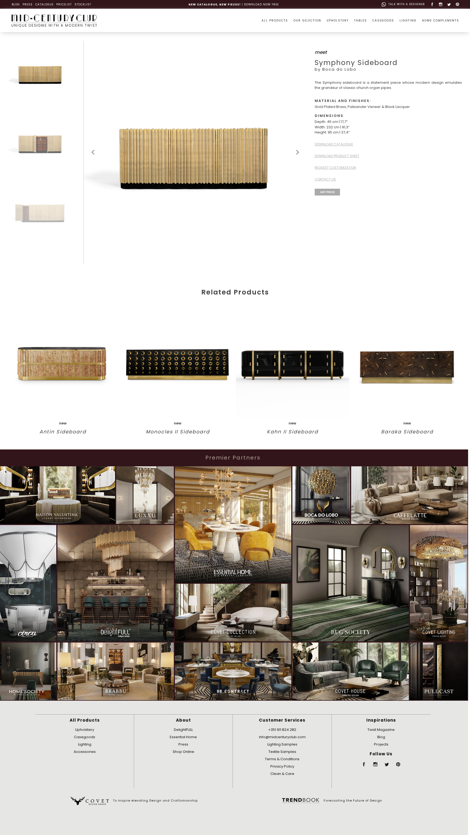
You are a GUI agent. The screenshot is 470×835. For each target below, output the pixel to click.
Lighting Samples (282, 744)
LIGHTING (408, 20)
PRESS (28, 4)
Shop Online (183, 751)
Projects (381, 744)
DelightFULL (183, 729)
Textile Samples (282, 751)
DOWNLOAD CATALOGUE (334, 144)
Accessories (85, 751)
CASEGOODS (383, 20)
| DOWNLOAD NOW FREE (233, 4)
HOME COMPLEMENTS (440, 20)
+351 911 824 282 (282, 729)
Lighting (84, 744)
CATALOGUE (44, 4)
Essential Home (183, 737)
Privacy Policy (282, 766)
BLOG (16, 4)
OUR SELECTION (307, 20)
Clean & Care (282, 773)
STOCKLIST (83, 4)
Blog (381, 737)
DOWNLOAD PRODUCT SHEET (337, 156)
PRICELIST (64, 4)
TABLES (360, 20)
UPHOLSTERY (338, 20)
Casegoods (84, 737)
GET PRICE (327, 192)
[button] (297, 152)
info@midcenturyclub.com (282, 737)
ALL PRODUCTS (275, 20)
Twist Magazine (381, 729)
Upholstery (84, 729)
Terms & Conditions (282, 759)
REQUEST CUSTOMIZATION (335, 167)
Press (183, 744)
